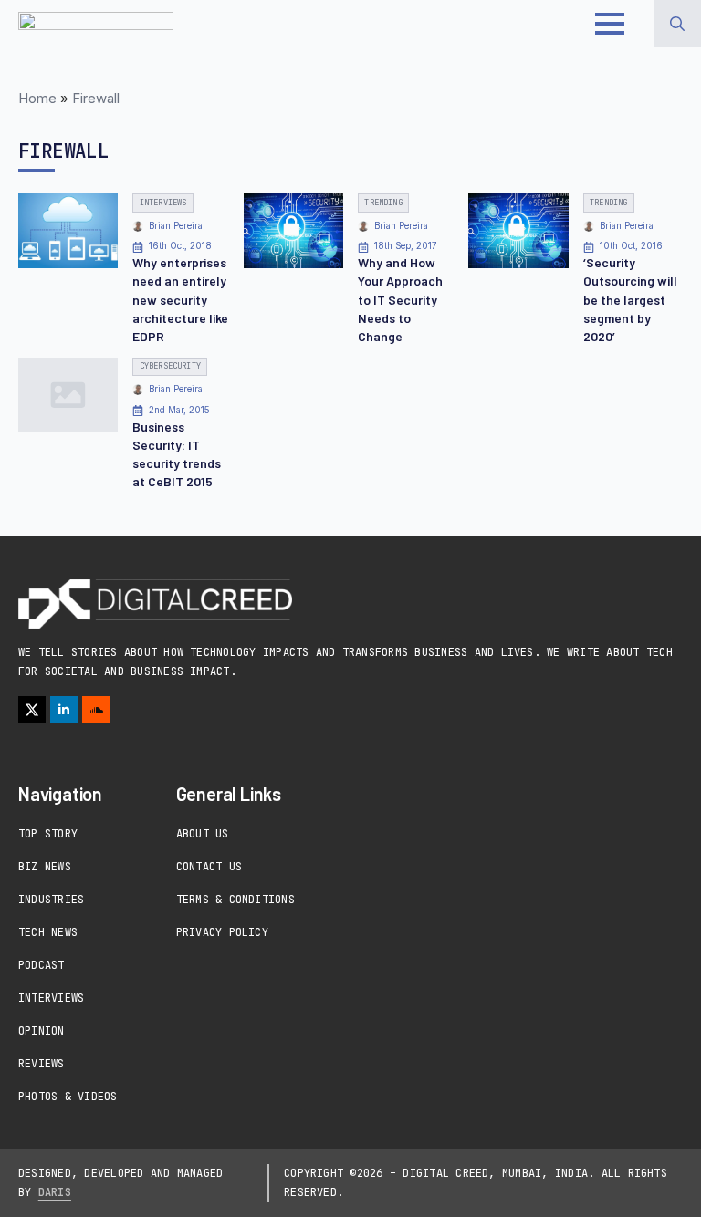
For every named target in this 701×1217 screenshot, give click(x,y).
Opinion (41, 1031)
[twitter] (32, 709)
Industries (51, 899)
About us (202, 834)
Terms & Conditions (235, 899)
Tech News (48, 932)
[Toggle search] (677, 23)
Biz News (44, 866)
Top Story (48, 834)
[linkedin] (64, 709)
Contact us (209, 866)
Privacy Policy (222, 932)
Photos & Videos (68, 1096)
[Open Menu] (609, 23)
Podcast (41, 965)
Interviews (51, 998)
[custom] (96, 709)
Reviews (41, 1063)
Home (37, 98)
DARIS (54, 1192)
